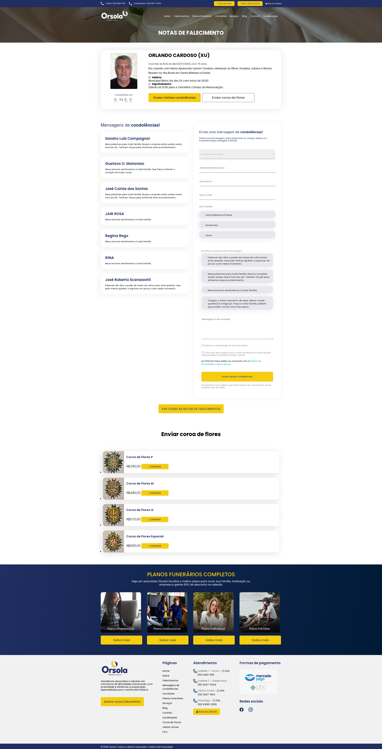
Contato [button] (255, 16)
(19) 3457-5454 (154, 3)
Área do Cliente (274, 3)
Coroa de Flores (224, 3)
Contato (167, 712)
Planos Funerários (202, 16)
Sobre (165, 675)
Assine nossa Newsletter (122, 702)
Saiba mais (121, 640)
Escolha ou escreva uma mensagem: (221, 251)
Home (165, 671)
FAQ (164, 732)
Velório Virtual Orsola (250, 3)
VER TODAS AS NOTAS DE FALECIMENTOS (191, 409)
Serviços (234, 16)
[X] (121, 100)
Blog (244, 16)
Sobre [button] (167, 16)
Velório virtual (170, 727)
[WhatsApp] (126, 100)
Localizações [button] (271, 16)
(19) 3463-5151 (119, 3)
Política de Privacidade (161, 746)
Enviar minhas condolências (174, 97)
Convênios (221, 16)
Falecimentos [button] (181, 16)
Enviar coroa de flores (228, 97)
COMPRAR (155, 466)
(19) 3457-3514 (206, 694)
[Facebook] (116, 100)
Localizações (169, 717)
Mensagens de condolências (170, 687)
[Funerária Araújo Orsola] (122, 15)
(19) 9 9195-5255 (207, 704)
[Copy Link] (131, 100)
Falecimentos (170, 680)
